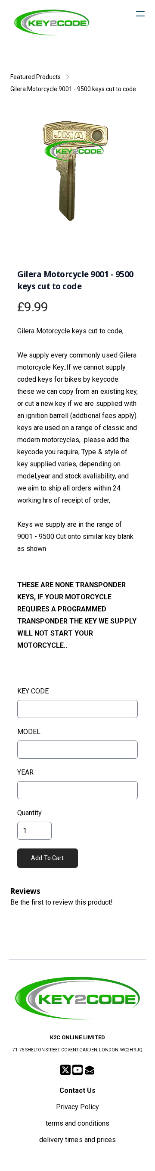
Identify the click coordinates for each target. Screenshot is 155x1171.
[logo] (51, 22)
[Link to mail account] (89, 1070)
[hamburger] (140, 14)
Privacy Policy (77, 1107)
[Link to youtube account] (77, 1070)
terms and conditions (77, 1123)
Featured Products (35, 76)
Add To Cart (47, 858)
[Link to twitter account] (65, 1070)
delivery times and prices (77, 1140)
